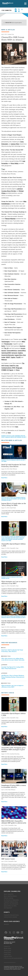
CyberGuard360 (6, 353)
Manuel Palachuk (10, 218)
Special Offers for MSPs (10, 906)
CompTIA (12, 365)
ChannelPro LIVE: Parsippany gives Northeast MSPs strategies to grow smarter (13, 749)
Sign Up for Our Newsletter (11, 904)
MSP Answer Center (16, 499)
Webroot (4, 359)
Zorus (18, 370)
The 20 (6, 348)
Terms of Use (7, 950)
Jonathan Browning (14, 754)
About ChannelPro (8, 894)
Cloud (12, 436)
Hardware (17, 436)
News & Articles (8, 30)
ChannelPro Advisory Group (11, 902)
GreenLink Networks (7, 355)
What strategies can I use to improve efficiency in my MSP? (13, 582)
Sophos (13, 357)
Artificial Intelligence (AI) (8, 497)
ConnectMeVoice (12, 350)
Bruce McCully (11, 191)
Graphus (20, 353)
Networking (18, 437)
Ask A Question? (8, 908)
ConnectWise (22, 350)
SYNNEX (3, 370)
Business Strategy (6, 436)
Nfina (23, 341)
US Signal (10, 370)
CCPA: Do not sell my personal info (13, 958)
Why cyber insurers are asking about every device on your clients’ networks (12, 659)
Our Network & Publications (11, 900)
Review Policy (7, 948)
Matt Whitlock (13, 469)
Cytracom (14, 353)
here (22, 383)
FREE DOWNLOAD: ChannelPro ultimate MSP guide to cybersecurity (13, 822)
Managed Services (10, 437)
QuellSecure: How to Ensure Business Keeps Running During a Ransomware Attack (12, 677)
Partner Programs (18, 539)
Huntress (22, 346)
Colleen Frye (11, 34)
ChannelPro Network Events (11, 915)
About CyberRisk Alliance (10, 896)
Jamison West (15, 144)
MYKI (13, 368)
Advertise (6, 924)
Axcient (3, 350)
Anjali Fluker (13, 508)
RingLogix (19, 368)
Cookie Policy (7, 954)
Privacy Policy (7, 952)
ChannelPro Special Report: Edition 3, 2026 (13, 545)
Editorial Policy (8, 956)
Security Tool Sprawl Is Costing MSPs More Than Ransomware (12, 667)
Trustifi (18, 357)
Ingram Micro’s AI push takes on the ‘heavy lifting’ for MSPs (13, 504)
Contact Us (7, 946)
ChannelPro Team (14, 548)
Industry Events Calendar (10, 917)
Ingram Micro (19, 355)
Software (3, 461)
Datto (3, 346)
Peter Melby (14, 163)
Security (24, 437)
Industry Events (14, 538)
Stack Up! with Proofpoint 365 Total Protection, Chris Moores (13, 465)
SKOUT (8, 357)
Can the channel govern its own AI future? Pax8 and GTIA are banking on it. (13, 622)
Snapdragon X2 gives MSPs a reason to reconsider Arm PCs (13, 786)
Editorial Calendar (8, 898)
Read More (4, 477)
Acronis (23, 348)
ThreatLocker (8, 344)
